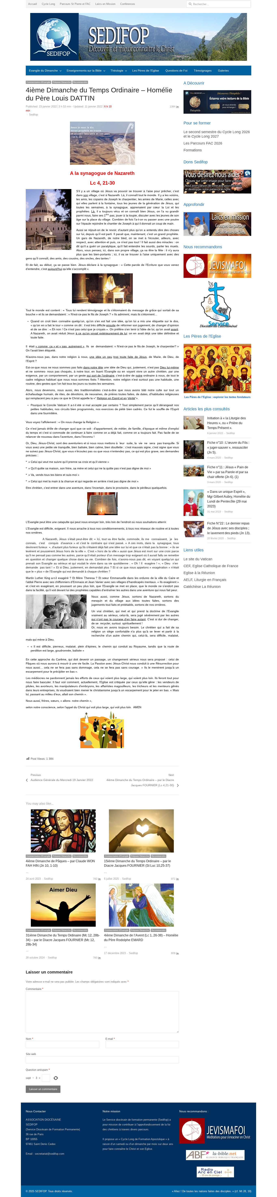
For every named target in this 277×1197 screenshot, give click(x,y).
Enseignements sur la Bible (84, 70)
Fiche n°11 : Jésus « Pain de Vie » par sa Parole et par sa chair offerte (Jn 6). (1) (227, 472)
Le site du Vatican (198, 559)
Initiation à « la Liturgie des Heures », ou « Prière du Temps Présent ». (226, 423)
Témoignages (203, 70)
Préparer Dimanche (62, 82)
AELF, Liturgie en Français (205, 580)
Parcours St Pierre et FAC (75, 3)
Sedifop (33, 114)
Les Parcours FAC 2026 (203, 143)
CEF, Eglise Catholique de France (211, 566)
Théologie (117, 70)
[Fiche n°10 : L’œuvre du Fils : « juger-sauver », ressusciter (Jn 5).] (194, 442)
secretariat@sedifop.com (49, 1153)
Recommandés (80, 82)
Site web (31, 1054)
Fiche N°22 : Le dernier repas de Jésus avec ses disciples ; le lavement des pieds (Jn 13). (228, 528)
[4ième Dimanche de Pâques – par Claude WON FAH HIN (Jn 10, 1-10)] (63, 811)
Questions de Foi (176, 70)
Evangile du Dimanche (43, 70)
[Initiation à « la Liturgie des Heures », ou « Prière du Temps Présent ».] (194, 418)
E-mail (110, 1038)
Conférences (127, 3)
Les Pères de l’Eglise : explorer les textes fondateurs (217, 397)
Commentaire (34, 989)
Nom (29, 1038)
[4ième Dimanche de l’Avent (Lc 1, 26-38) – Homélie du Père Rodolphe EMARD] (141, 885)
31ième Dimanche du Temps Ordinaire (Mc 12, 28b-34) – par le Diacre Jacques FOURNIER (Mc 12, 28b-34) (63, 940)
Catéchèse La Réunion (202, 587)
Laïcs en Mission (105, 3)
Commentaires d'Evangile (38, 82)
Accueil (32, 3)
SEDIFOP (32, 1124)
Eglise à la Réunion (199, 573)
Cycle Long (48, 3)
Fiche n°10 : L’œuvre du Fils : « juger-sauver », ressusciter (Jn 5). (228, 447)
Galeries (223, 70)
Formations (193, 150)
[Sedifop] (138, 37)
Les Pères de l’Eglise (145, 70)
